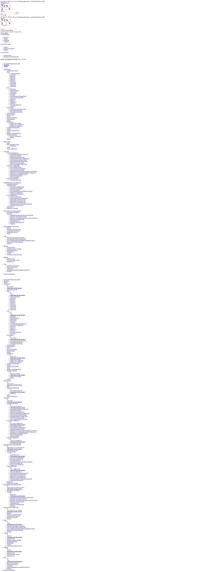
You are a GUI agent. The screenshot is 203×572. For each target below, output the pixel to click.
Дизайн (6, 246)
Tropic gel (12, 106)
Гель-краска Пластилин (16, 112)
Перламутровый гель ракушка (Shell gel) (21, 204)
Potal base (12, 80)
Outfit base (13, 146)
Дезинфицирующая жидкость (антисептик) (21, 215)
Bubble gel (13, 89)
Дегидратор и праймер (13, 212)
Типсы (9, 129)
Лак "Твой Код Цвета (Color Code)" (16, 239)
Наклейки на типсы (12, 232)
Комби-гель (10, 122)
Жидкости (9, 213)
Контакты (6, 40)
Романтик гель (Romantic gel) (18, 202)
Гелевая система (11, 185)
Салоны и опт (7, 55)
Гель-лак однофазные (12, 178)
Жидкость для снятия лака (17, 219)
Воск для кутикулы (12, 267)
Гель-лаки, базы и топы (13, 260)
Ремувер (9, 271)
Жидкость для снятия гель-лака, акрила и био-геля (23, 218)
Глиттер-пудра (11, 247)
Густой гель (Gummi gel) (16, 97)
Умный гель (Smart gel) (16, 192)
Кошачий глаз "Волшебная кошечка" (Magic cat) (23, 172)
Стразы (9, 253)
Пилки (9, 233)
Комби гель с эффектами (16, 124)
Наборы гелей (11, 258)
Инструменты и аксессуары (11, 226)
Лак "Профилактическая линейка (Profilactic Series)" (21, 240)
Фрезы (12, 137)
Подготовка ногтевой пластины (12, 211)
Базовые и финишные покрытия (15, 237)
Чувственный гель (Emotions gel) (19, 198)
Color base (13, 75)
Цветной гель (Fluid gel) (16, 188)
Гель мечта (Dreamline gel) (17, 187)
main (6, 33)
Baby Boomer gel (14, 90)
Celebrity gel (13, 92)
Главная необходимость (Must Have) (19, 158)
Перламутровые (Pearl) (16, 175)
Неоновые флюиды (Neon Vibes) (19, 161)
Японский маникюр (9, 274)
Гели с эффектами (12, 195)
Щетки (9, 139)
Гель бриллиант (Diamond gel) (18, 96)
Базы (8, 72)
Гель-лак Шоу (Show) (16, 167)
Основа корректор (15, 73)
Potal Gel (12, 100)
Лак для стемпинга (12, 117)
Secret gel (12, 103)
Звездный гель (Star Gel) (16, 205)
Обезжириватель (14, 221)
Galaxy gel (13, 99)
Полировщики (11, 119)
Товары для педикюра (13, 130)
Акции (6, 47)
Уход (5, 264)
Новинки (6, 65)
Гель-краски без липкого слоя (18, 109)
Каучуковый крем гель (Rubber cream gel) (21, 191)
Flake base (12, 77)
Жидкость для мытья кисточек (18, 216)
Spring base (13, 86)
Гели (8, 87)
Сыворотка (10, 268)
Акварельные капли (12, 70)
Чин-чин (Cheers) (14, 177)
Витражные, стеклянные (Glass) (18, 174)
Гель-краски (10, 107)
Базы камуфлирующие (13, 144)
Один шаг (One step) (15, 180)
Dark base (12, 79)
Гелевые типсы (11, 113)
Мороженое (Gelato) (15, 155)
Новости (6, 37)
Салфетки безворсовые (13, 127)
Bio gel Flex (13, 93)
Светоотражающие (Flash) (17, 170)
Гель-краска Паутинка (16, 110)
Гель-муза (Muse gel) (15, 104)
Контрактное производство (11, 56)
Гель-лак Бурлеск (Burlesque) (18, 168)
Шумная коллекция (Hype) (17, 157)
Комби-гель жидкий (15, 123)
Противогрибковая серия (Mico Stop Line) (18, 270)
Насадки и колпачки (15, 136)
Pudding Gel (13, 102)
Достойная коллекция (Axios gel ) (19, 154)
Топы (8, 131)
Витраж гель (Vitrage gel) (17, 194)
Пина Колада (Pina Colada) (17, 162)
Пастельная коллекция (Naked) (18, 160)
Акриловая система (12, 184)
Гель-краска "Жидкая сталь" (14, 254)
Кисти (8, 116)
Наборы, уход (10, 261)
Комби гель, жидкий (12, 208)
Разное (9, 120)
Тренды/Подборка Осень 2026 (12, 63)
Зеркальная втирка (12, 250)
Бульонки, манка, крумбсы (14, 249)
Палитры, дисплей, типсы (14, 229)
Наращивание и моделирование (12, 182)
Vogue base (13, 82)
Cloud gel (12, 94)
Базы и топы (7, 141)
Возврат (6, 50)
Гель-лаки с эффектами (13, 165)
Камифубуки (10, 251)
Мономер (12, 223)
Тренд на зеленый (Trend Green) (18, 164)
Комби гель (10, 206)
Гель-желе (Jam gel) (15, 189)
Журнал (6, 38)
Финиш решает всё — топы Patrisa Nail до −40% (32, 1)
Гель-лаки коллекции (12, 153)
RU (1, 4)
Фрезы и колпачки (12, 134)
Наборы (9, 243)
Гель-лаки (6, 151)
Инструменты (11, 114)
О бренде (6, 41)
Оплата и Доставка (9, 48)
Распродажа (7, 69)
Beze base (12, 76)
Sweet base (13, 84)
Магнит (9, 227)
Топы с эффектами (12, 148)
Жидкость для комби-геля (17, 222)
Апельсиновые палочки (13, 230)
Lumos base (13, 83)
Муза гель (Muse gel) (15, 196)
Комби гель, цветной (15, 126)
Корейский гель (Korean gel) (17, 201)
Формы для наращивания (14, 133)
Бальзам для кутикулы (13, 265)
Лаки (5, 236)
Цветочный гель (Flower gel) (18, 199)
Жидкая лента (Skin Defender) (15, 242)
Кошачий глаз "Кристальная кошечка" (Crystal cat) (23, 171)
